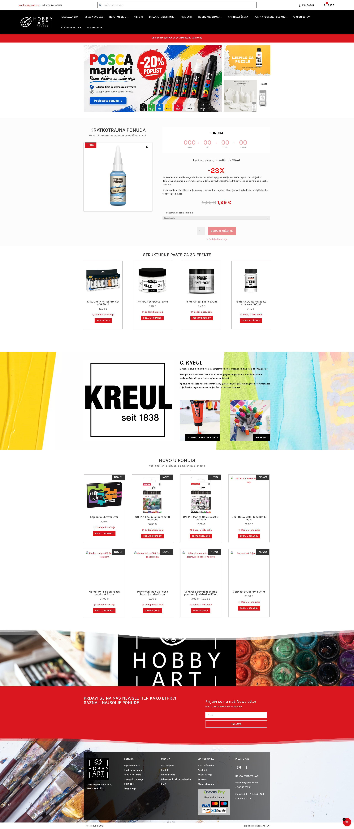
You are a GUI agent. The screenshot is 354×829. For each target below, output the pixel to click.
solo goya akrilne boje (201, 437)
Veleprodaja (130, 788)
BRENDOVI (129, 784)
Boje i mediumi (118, 16)
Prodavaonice (168, 774)
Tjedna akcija (69, 16)
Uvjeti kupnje (205, 774)
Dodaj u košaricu (222, 230)
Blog (163, 784)
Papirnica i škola (237, 16)
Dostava (202, 779)
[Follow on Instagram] (238, 767)
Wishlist (202, 770)
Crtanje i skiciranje (161, 16)
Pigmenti (186, 16)
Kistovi (138, 16)
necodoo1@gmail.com (29, 5)
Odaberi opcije (152, 611)
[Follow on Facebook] (246, 767)
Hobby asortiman (209, 16)
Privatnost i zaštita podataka (176, 779)
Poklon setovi (301, 16)
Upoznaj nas (167, 765)
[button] (147, 147)
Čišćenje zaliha (71, 27)
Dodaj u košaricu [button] (152, 318)
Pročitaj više (103, 320)
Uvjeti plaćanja (206, 784)
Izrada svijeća (94, 16)
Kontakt (165, 770)
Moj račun (308, 5)
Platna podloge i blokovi (270, 16)
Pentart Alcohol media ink (179, 212)
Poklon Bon (94, 27)
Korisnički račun (206, 765)
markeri (261, 437)
